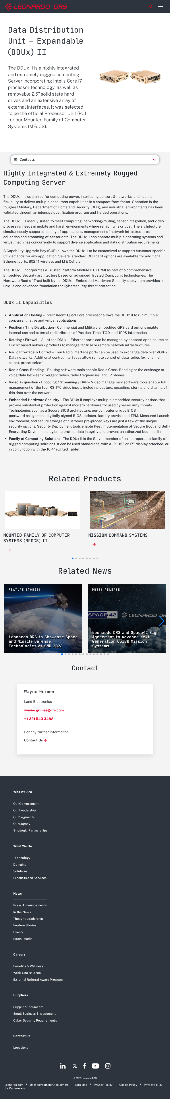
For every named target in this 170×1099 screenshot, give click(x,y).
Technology (22, 858)
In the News (22, 912)
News (17, 893)
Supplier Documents (28, 1007)
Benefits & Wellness (28, 966)
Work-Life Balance (27, 973)
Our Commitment (26, 803)
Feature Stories (25, 925)
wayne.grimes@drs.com (44, 710)
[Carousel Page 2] (76, 558)
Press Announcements (30, 905)
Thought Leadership (28, 918)
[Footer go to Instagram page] (107, 1066)
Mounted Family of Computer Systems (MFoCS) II (36, 538)
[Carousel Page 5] (87, 558)
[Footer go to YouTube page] (95, 1066)
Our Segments (24, 817)
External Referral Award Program (38, 979)
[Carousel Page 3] (80, 558)
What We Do (22, 846)
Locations (20, 1047)
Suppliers (20, 995)
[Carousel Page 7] (94, 558)
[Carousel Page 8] (97, 558)
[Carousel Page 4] (83, 558)
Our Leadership (24, 810)
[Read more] (9, 549)
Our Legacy (21, 824)
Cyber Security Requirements (35, 1020)
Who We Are (22, 792)
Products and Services (29, 878)
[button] (62, 654)
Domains (19, 864)
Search (151, 6)
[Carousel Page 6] (90, 558)
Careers (19, 954)
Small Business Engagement (34, 1013)
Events (18, 932)
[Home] (36, 7)
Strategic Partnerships (30, 830)
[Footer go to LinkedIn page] (63, 1066)
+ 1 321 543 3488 (39, 719)
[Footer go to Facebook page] (84, 1066)
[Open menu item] (160, 6)
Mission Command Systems (118, 535)
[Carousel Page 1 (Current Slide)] (72, 558)
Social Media (23, 939)
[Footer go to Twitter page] (74, 1066)
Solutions (20, 871)
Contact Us (33, 740)
